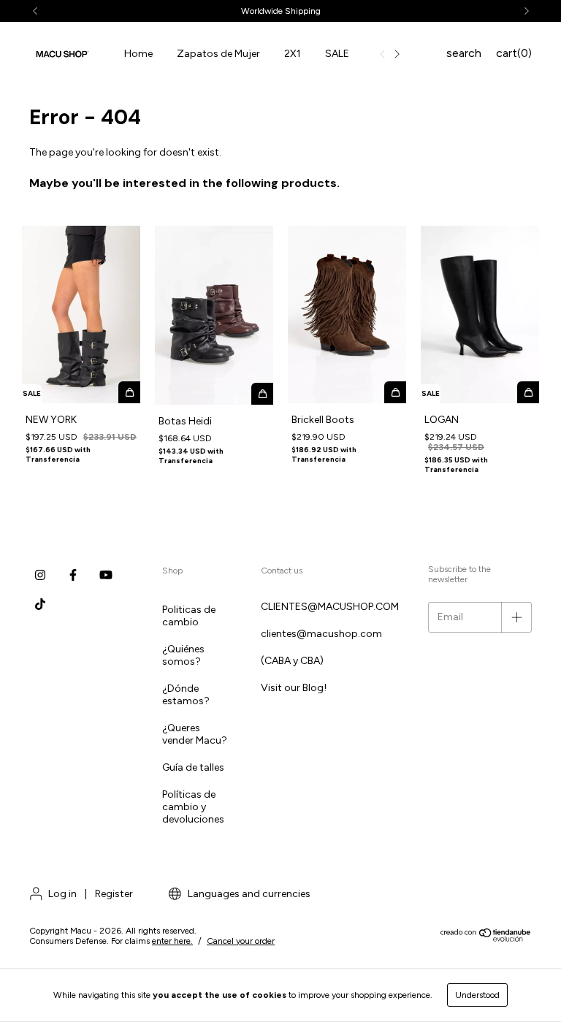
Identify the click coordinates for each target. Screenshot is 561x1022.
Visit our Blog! (294, 688)
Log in (62, 894)
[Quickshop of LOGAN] (528, 392)
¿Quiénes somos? (183, 655)
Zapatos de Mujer (218, 53)
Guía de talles (193, 767)
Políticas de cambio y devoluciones (193, 806)
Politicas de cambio (188, 615)
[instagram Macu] (40, 575)
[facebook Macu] (73, 575)
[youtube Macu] (106, 575)
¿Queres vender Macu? (194, 734)
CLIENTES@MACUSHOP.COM (330, 606)
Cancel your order (241, 941)
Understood (477, 995)
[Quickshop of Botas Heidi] (262, 394)
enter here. (172, 941)
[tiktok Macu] (40, 604)
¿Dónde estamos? (186, 694)
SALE (337, 53)
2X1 (292, 53)
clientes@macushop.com (321, 634)
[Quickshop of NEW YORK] (129, 392)
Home (138, 53)
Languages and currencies (248, 894)
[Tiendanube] (486, 939)
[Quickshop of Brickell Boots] (395, 392)
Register (114, 894)
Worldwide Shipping (281, 11)
